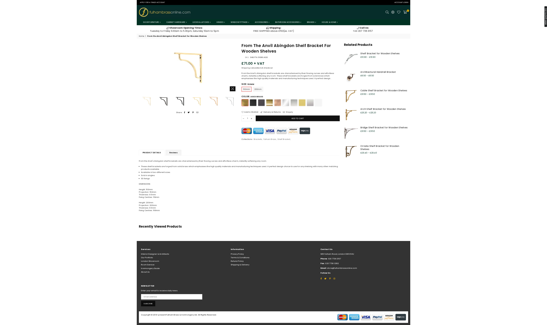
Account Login (401, 2)
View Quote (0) (545, 16)
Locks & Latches (201, 22)
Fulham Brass (270, 139)
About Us (145, 272)
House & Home (329, 22)
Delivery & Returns (272, 112)
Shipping (245, 68)
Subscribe (148, 303)
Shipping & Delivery (240, 264)
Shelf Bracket (283, 139)
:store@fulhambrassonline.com (341, 268)
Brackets (258, 139)
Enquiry (289, 112)
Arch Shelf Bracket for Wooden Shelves (383, 109)
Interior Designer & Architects (155, 254)
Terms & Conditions (240, 257)
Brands (311, 22)
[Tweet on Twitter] (188, 113)
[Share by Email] (197, 113)
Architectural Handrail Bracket (378, 72)
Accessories (261, 22)
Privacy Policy (237, 254)
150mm (246, 89)
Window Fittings (239, 22)
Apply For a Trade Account (152, 2)
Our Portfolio (147, 257)
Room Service (147, 264)
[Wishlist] (399, 12)
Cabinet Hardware (176, 22)
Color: (252, 96)
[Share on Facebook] (184, 113)
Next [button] (234, 67)
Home (141, 36)
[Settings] (393, 12)
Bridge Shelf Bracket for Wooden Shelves (384, 127)
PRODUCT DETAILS (152, 152)
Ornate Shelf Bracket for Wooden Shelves (379, 147)
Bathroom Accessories (287, 22)
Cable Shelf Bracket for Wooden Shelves (383, 90)
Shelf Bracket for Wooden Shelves (380, 53)
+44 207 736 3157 (363, 29)
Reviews (173, 152)
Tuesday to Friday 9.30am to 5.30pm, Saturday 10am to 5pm (184, 29)
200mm (258, 89)
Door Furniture (151, 22)
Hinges (220, 22)
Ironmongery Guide (150, 268)
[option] (184, 29)
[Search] (387, 12)
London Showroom (150, 261)
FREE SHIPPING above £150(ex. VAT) (273, 29)
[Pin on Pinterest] (193, 113)
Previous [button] (141, 67)
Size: (247, 84)
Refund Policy (237, 261)
